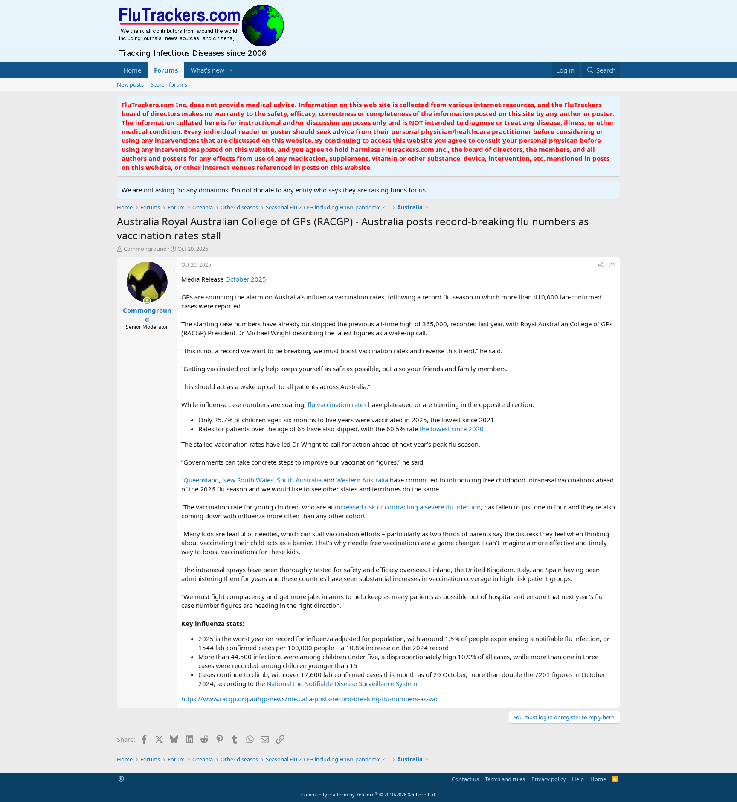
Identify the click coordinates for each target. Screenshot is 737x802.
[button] (231, 70)
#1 (612, 264)
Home (132, 70)
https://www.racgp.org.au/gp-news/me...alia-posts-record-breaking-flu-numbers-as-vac (309, 698)
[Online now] (147, 301)
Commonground (145, 249)
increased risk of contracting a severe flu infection (408, 507)
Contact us (465, 779)
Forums (166, 70)
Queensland (201, 480)
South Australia (299, 480)
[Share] (600, 265)
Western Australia (362, 480)
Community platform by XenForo (368, 794)
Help (578, 779)
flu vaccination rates (337, 404)
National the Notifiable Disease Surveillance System (342, 683)
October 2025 (245, 279)
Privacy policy (548, 779)
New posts (130, 84)
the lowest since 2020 (452, 428)
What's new (207, 70)
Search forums (169, 84)
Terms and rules (505, 779)
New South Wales (247, 480)
